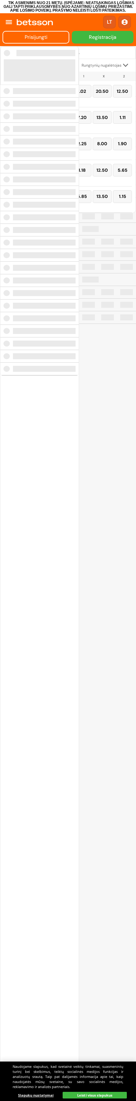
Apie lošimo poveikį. (31, 10)
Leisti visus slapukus (94, 1095)
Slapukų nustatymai (35, 1095)
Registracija (102, 37)
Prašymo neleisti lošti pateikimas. (89, 10)
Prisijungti (36, 37)
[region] (68, 1081)
